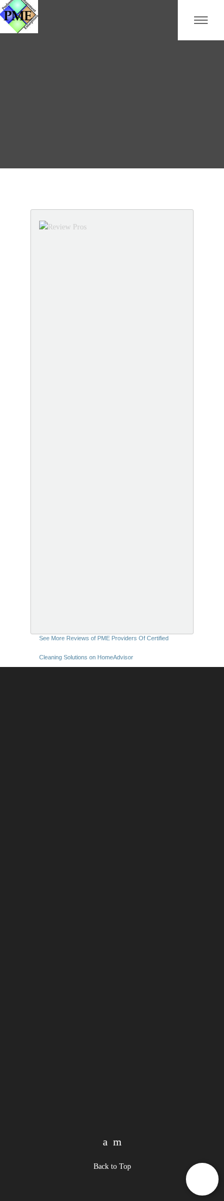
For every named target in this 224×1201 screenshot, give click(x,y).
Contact (158, 1029)
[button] (202, 1179)
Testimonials (50, 1061)
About (40, 1029)
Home (40, 1012)
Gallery (42, 1045)
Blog (153, 1012)
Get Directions (72, 968)
